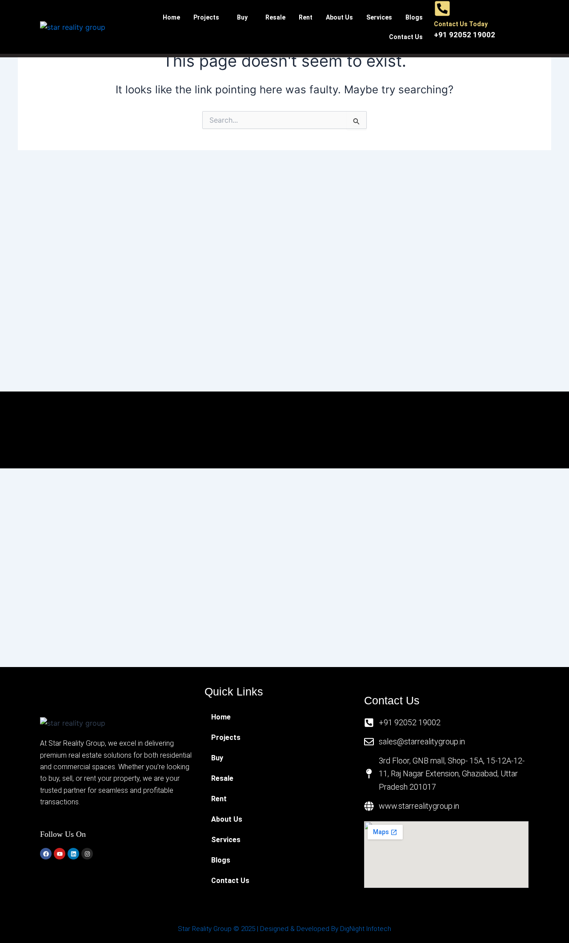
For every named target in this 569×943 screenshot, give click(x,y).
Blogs (414, 17)
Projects (206, 17)
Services (379, 17)
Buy (242, 17)
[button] (208, 17)
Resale (275, 17)
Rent (306, 17)
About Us (339, 17)
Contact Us (406, 36)
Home (171, 17)
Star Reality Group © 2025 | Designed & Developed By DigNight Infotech (284, 929)
